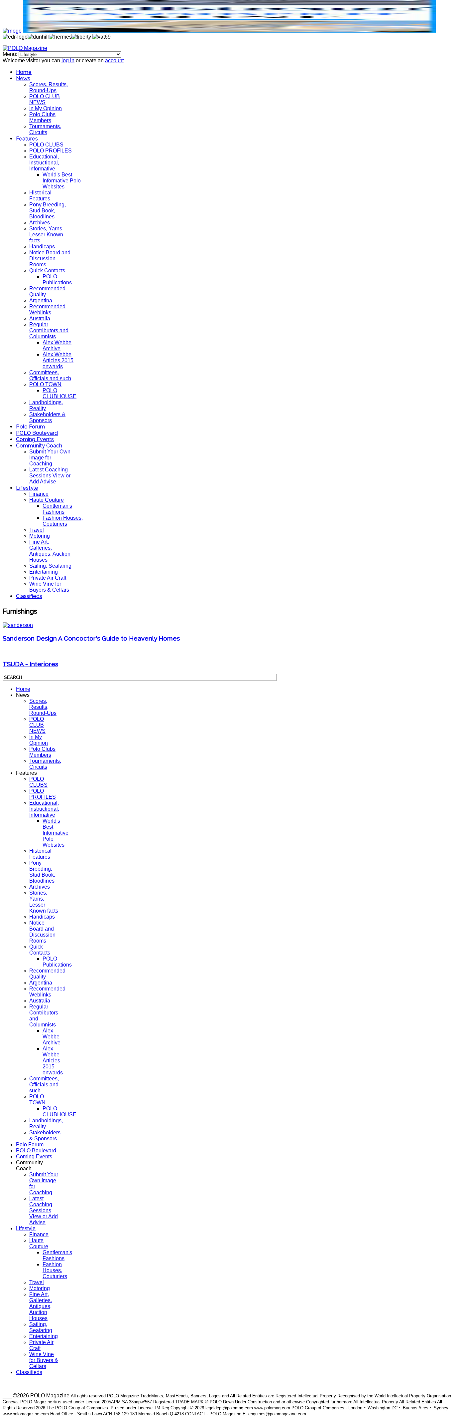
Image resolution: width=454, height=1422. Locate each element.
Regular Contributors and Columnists (48, 330)
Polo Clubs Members (42, 117)
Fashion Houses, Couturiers (63, 521)
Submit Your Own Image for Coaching (49, 457)
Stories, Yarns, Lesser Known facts (46, 234)
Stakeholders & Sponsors (47, 417)
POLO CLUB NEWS (44, 99)
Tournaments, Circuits (45, 129)
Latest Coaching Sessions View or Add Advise (49, 475)
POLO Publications (57, 279)
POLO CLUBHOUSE (59, 393)
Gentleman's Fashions (57, 509)
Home (24, 72)
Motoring (39, 536)
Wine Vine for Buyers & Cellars (49, 587)
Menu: (11, 54)
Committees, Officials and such (50, 375)
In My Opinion (45, 108)
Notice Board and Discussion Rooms (49, 258)
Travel (36, 530)
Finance (39, 494)
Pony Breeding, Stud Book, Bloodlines (47, 210)
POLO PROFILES (50, 150)
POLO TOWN (45, 384)
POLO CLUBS (46, 144)
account (114, 60)
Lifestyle (27, 488)
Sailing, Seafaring (50, 566)
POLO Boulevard (37, 433)
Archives (39, 222)
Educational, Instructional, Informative (44, 162)
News (23, 78)
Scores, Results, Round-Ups (48, 87)
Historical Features (40, 195)
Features (27, 139)
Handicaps (42, 246)
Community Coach (39, 445)
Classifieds (29, 596)
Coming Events (35, 439)
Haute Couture (46, 500)
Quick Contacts (47, 270)
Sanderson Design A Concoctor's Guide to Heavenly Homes (91, 638)
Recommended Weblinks (47, 309)
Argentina (40, 300)
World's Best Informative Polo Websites (62, 180)
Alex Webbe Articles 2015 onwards (58, 360)
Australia (39, 318)
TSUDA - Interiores (30, 664)
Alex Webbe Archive (57, 345)
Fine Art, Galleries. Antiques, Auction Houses (49, 551)
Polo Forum (30, 427)
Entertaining (43, 572)
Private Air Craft (47, 578)
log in (67, 60)
